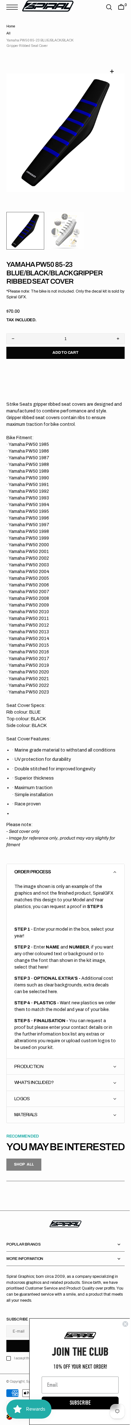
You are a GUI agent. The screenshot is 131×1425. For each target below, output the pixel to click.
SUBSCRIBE (75, 1403)
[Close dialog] (120, 1324)
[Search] (104, 7)
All (8, 33)
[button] (13, 7)
